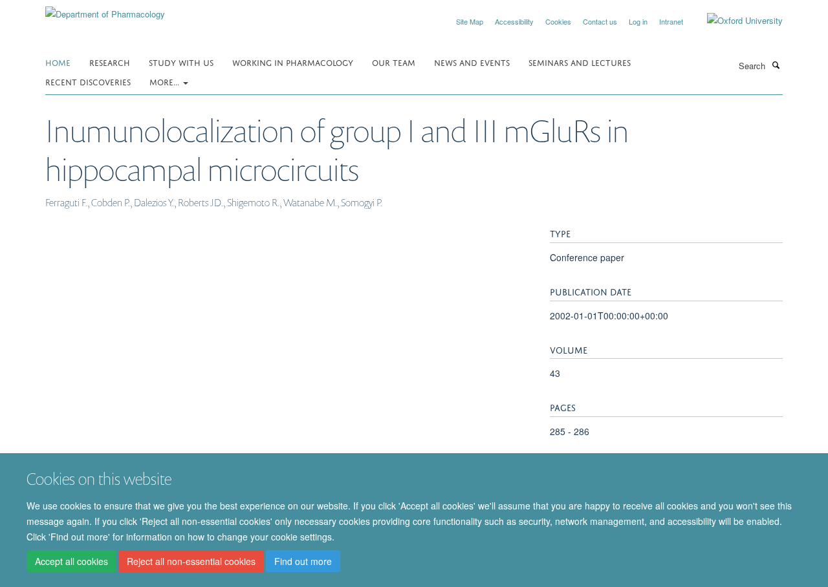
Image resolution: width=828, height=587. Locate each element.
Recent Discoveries (88, 81)
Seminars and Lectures (579, 62)
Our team (393, 62)
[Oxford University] (735, 20)
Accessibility (514, 21)
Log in (638, 21)
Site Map (469, 21)
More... (165, 81)
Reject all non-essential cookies (191, 561)
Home (58, 62)
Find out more (303, 561)
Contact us (600, 21)
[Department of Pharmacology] (105, 9)
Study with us (181, 62)
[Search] (775, 65)
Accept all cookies (71, 561)
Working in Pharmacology (292, 62)
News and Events (472, 62)
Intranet (671, 21)
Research (109, 62)
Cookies (558, 21)
